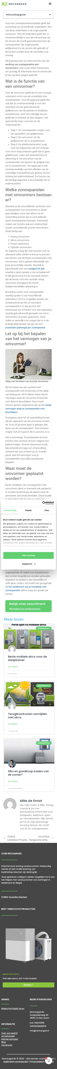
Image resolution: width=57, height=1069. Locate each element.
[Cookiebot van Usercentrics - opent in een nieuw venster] (42, 503)
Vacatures (6, 1045)
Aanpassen (27, 564)
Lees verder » (13, 667)
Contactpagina (38, 1025)
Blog (3, 1042)
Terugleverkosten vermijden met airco (27, 715)
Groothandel (8, 1036)
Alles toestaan (28, 555)
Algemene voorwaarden (15, 1061)
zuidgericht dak (36, 268)
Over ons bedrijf (9, 1033)
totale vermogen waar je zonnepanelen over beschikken (28, 409)
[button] (50, 3)
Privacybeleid (37, 1061)
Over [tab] (47, 510)
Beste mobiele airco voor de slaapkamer (27, 658)
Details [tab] (28, 510)
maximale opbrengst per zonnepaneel (25, 327)
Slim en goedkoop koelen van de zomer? (28, 772)
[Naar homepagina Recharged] (14, 4)
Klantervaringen (9, 1039)
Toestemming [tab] (10, 510)
